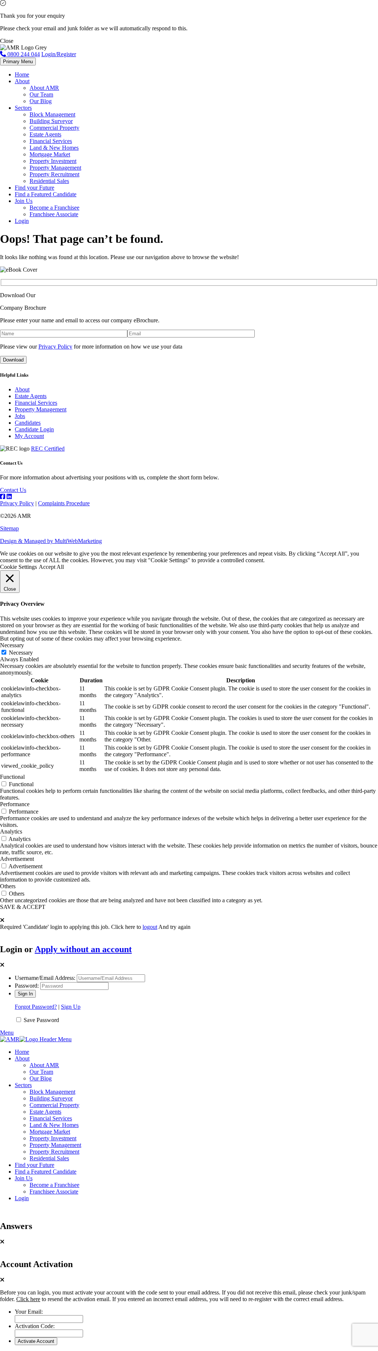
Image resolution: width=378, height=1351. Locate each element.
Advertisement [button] (17, 859)
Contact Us (13, 490)
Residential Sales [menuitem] (49, 1158)
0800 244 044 (23, 54)
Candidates (28, 423)
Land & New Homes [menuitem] (54, 1125)
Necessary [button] (12, 645)
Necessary (21, 652)
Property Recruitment (54, 174)
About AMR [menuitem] (44, 1065)
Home (22, 74)
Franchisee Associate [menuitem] (54, 1191)
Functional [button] (12, 777)
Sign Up (70, 1007)
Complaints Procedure (64, 503)
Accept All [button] (51, 567)
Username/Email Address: (45, 978)
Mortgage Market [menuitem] (50, 1131)
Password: (27, 985)
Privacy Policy (55, 346)
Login (22, 221)
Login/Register (58, 54)
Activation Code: (35, 1326)
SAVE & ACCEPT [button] (22, 907)
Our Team (41, 94)
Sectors (23, 108)
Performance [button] (15, 804)
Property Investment (53, 161)
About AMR (44, 88)
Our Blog (41, 101)
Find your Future (34, 187)
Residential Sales (49, 181)
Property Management (55, 167)
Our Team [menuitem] (41, 1072)
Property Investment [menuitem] (53, 1138)
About (22, 81)
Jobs (20, 416)
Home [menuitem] (22, 1052)
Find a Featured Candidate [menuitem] (45, 1171)
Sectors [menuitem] (23, 1085)
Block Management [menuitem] (52, 1092)
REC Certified (48, 448)
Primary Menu (18, 61)
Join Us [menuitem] (23, 1178)
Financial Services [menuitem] (51, 1118)
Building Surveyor (51, 121)
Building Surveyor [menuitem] (51, 1098)
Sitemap (9, 528)
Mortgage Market (50, 154)
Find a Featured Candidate (45, 194)
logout (149, 927)
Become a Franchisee (54, 207)
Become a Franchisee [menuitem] (54, 1185)
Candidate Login (34, 429)
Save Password (41, 1020)
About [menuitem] (22, 1058)
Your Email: (29, 1311)
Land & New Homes (54, 148)
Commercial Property (54, 128)
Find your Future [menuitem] (34, 1165)
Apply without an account (83, 949)
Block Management (52, 114)
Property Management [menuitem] (55, 1145)
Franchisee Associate (54, 214)
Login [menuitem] (22, 1198)
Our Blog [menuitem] (41, 1078)
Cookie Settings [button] (18, 567)
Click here (28, 1299)
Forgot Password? (36, 1007)
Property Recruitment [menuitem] (54, 1151)
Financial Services (51, 141)
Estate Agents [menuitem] (45, 1112)
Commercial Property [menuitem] (54, 1105)
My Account (29, 436)
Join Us (23, 201)
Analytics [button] (11, 831)
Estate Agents (45, 134)
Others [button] (8, 886)
